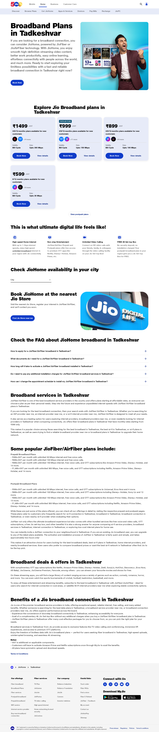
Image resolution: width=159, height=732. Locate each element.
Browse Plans (30, 11)
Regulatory (123, 728)
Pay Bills (93, 11)
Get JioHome (47, 11)
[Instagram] (110, 684)
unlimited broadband (21, 251)
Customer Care (70, 4)
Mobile (32, 4)
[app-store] (132, 697)
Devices (81, 11)
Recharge (106, 11)
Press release (114, 728)
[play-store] (112, 697)
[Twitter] (105, 684)
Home (43, 4)
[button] (141, 4)
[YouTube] (122, 684)
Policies (131, 728)
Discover (16, 11)
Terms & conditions (142, 728)
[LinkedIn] (127, 684)
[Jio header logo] (16, 4)
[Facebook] (116, 684)
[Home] (12, 667)
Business (54, 4)
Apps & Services (65, 11)
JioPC (117, 11)
